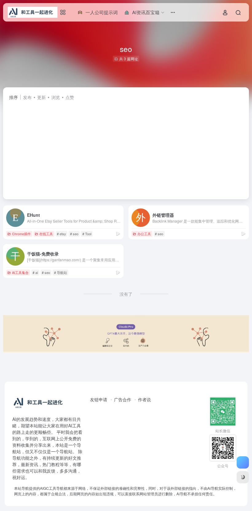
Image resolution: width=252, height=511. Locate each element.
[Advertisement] (126, 147)
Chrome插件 (21, 233)
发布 (27, 97)
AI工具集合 (20, 272)
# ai (35, 272)
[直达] (118, 233)
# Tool (86, 233)
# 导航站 (60, 272)
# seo (74, 233)
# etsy (61, 233)
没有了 (126, 294)
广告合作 (122, 399)
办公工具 (144, 233)
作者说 (144, 399)
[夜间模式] (243, 477)
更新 (41, 97)
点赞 (69, 97)
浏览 (55, 97)
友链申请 (98, 399)
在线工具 (46, 233)
